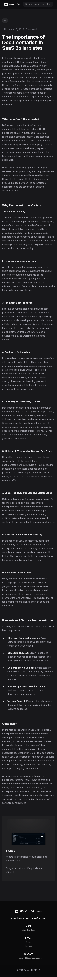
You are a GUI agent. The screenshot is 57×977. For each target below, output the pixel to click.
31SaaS (37, 970)
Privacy (28, 946)
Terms (28, 942)
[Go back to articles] (5, 20)
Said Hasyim (36, 911)
